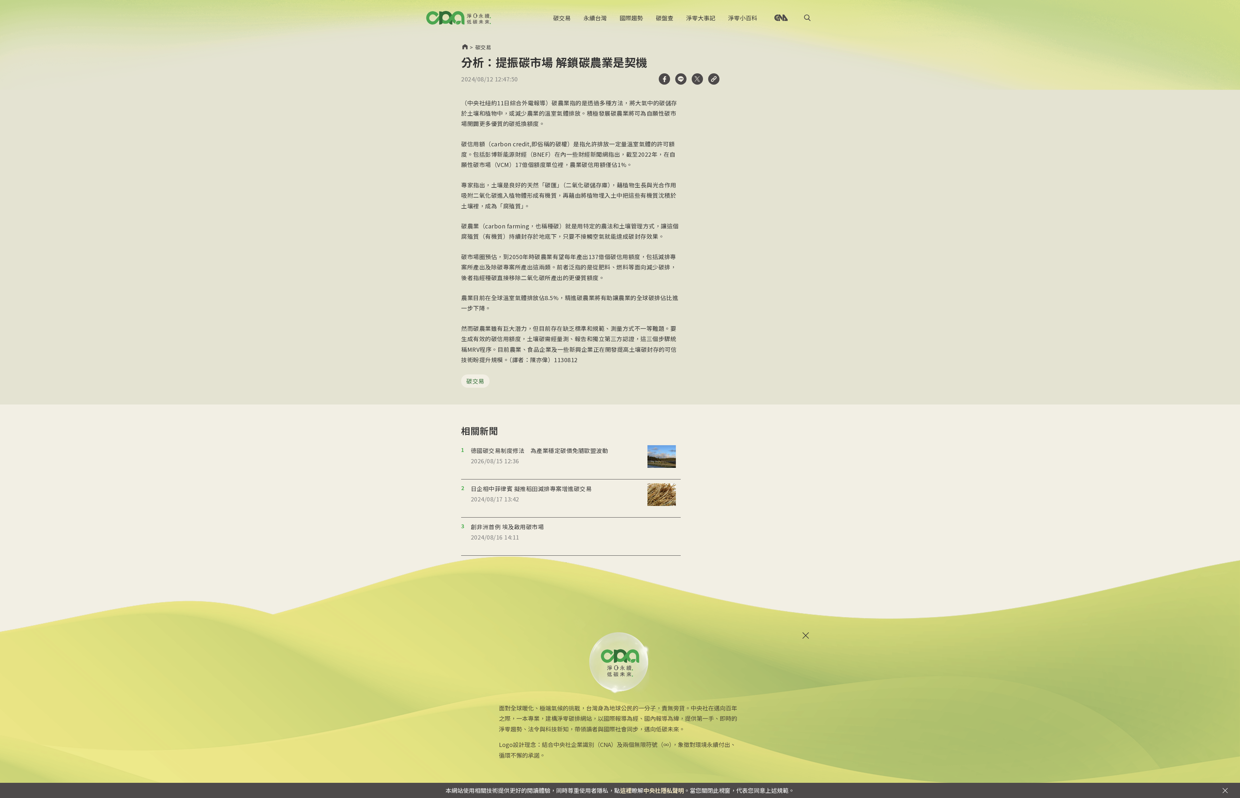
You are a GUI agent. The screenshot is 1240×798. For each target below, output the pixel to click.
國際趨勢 (631, 18)
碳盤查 (664, 18)
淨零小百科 (742, 18)
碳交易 (562, 18)
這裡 (626, 790)
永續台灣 (595, 18)
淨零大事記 (700, 18)
